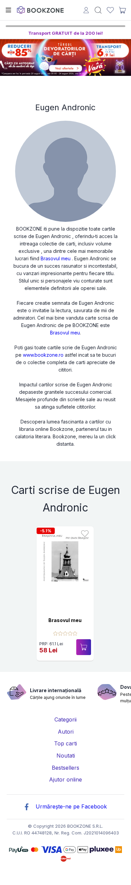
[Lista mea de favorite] (110, 10)
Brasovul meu (56, 258)
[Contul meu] (86, 11)
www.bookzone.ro (43, 355)
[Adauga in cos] (83, 647)
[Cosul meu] (122, 10)
